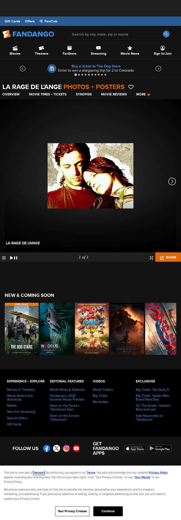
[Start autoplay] (13, 257)
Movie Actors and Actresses (20, 397)
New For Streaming (21, 411)
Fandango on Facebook (46, 448)
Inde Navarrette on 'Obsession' (149, 417)
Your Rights (142, 477)
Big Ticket (100, 395)
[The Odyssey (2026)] (125, 329)
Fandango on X (56, 448)
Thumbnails (3, 257)
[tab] (75, 74)
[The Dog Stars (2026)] (20, 329)
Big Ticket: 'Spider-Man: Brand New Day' (153, 397)
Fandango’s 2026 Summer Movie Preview (67, 397)
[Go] (166, 34)
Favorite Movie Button (131, 87)
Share (170, 257)
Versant (39, 472)
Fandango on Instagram (66, 448)
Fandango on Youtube (76, 448)
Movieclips (100, 401)
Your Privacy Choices (72, 511)
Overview (11, 94)
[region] (90, 493)
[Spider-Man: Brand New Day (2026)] (160, 329)
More (141, 94)
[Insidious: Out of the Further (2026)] (55, 329)
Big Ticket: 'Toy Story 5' (152, 389)
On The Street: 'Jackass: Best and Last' (153, 407)
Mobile (12, 405)
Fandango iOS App (135, 448)
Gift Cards (12, 21)
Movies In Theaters (21, 389)
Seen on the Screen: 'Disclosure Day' (65, 407)
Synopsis (84, 94)
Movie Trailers (103, 389)
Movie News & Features (67, 389)
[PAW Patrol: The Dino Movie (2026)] (90, 329)
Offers (30, 21)
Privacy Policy (158, 472)
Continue (108, 511)
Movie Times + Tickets (47, 94)
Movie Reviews (114, 94)
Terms (91, 472)
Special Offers (17, 418)
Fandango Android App (160, 448)
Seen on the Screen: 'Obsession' (65, 417)
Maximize (151, 257)
